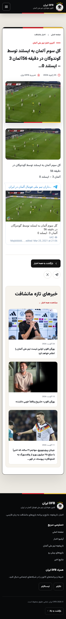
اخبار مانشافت (40, 34)
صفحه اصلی (56, 34)
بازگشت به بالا (54, 611)
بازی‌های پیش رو (56, 553)
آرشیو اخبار (59, 539)
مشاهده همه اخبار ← (48, 302)
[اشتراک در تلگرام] (57, 275)
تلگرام (58, 586)
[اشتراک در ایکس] (47, 275)
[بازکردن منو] (6, 7)
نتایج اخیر (59, 559)
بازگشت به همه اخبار (43, 263)
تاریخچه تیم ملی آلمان (53, 546)
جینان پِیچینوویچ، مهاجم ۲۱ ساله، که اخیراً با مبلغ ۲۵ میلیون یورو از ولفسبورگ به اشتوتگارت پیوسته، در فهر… (34, 454)
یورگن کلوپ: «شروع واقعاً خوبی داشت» (35, 402)
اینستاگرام (45, 586)
